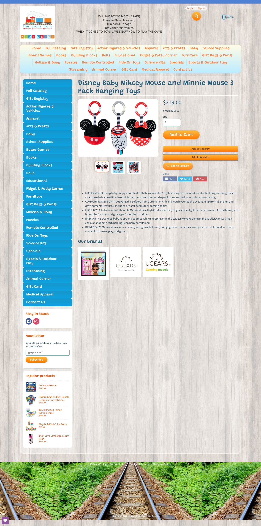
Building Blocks (84, 55)
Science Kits (155, 62)
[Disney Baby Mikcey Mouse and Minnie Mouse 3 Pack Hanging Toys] (102, 166)
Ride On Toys (129, 62)
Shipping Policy (162, 464)
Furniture (190, 55)
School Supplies (216, 48)
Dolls (106, 55)
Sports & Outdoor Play (207, 62)
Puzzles (71, 62)
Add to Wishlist (201, 157)
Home (36, 48)
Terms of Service (139, 464)
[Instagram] (36, 321)
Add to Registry (201, 149)
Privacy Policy (98, 464)
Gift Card (129, 69)
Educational (125, 55)
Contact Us (182, 69)
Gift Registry (82, 48)
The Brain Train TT (135, 516)
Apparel (151, 48)
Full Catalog (56, 48)
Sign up (201, 8)
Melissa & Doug (47, 62)
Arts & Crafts (173, 48)
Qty (165, 117)
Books (61, 55)
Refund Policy (118, 464)
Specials (177, 62)
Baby (194, 48)
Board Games (40, 55)
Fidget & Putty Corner (158, 55)
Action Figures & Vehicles (118, 48)
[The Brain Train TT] (37, 24)
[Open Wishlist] (5, 520)
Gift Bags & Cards (217, 55)
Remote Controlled (98, 62)
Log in (190, 8)
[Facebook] (29, 321)
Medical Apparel (155, 69)
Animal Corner (104, 69)
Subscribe (36, 359)
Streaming (78, 69)
